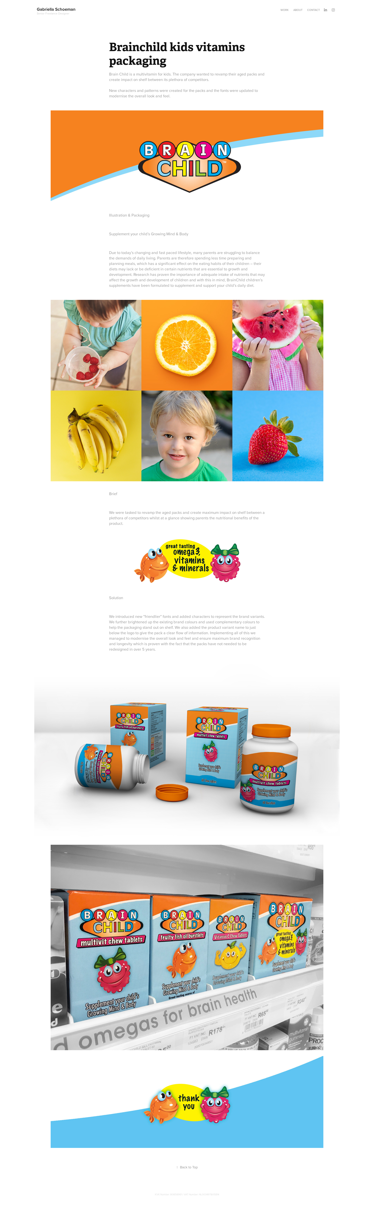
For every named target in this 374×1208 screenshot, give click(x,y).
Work (284, 10)
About (298, 10)
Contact (313, 10)
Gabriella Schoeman (57, 9)
